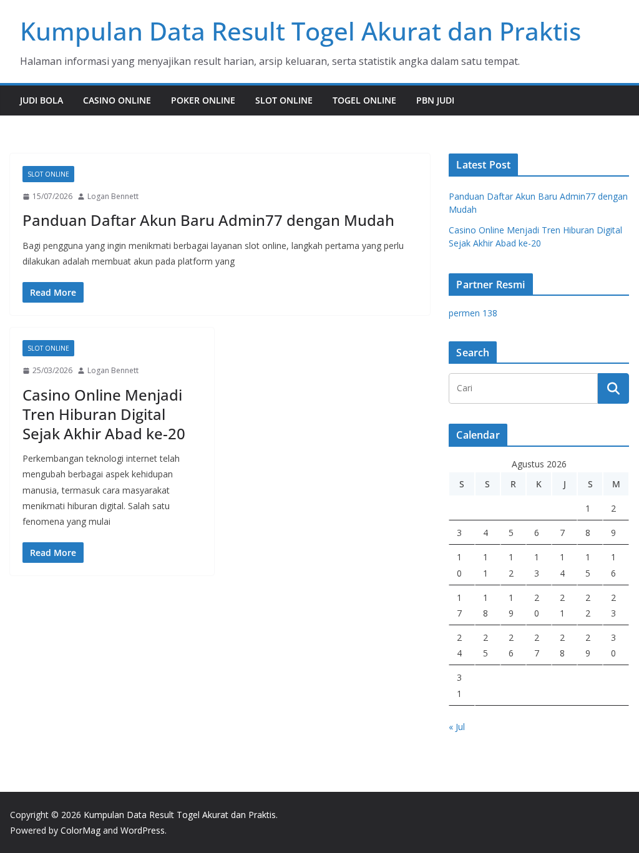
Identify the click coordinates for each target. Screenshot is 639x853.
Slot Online (284, 100)
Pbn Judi (435, 100)
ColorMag (80, 830)
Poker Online (203, 100)
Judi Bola (41, 100)
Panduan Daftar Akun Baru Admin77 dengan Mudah (208, 220)
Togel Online (364, 100)
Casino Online (117, 100)
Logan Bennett (113, 196)
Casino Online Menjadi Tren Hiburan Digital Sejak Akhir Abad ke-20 (103, 414)
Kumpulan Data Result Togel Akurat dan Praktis (300, 31)
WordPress (142, 830)
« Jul (457, 727)
